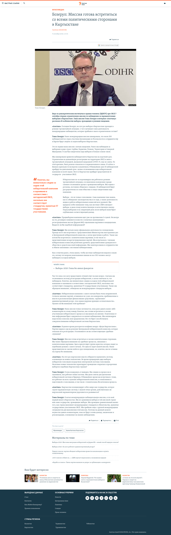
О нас (26, 497)
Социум (58, 508)
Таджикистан (60, 524)
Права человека (60, 512)
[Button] (114, 39)
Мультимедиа (58, 10)
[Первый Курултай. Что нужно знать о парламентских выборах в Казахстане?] (73, 478)
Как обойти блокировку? (33, 505)
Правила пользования (32, 508)
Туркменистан (61, 527)
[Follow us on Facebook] (97, 498)
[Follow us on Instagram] (92, 498)
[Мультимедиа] (165, 3)
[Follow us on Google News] (111, 498)
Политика (84, 475)
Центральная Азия (61, 501)
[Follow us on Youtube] (87, 498)
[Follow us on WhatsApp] (106, 498)
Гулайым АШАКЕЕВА (59, 30)
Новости (58, 497)
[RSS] (115, 498)
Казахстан (43, 475)
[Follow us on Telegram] (101, 498)
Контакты (28, 501)
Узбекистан (90, 524)
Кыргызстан (29, 527)
